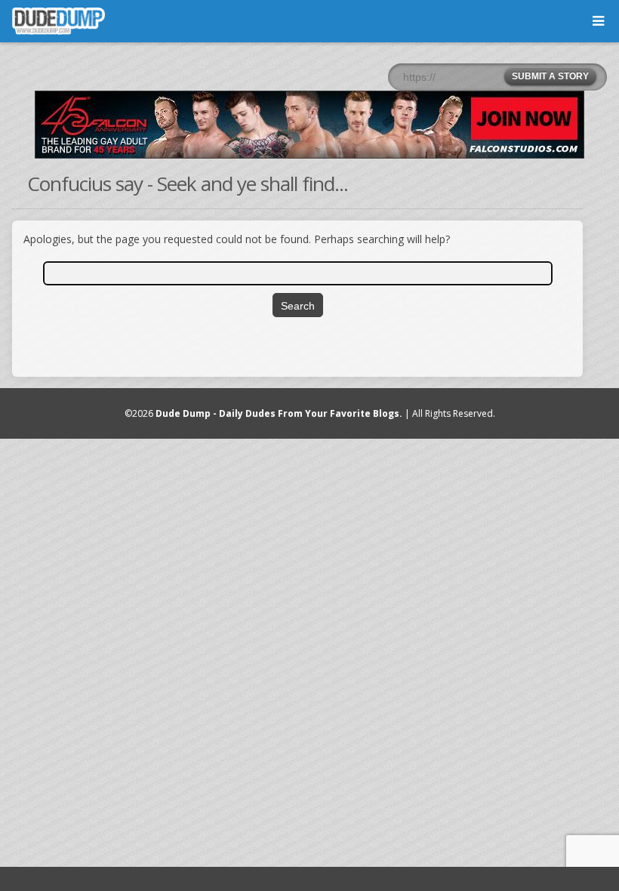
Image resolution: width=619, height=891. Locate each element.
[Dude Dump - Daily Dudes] (58, 21)
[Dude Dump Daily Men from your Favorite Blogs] (309, 125)
